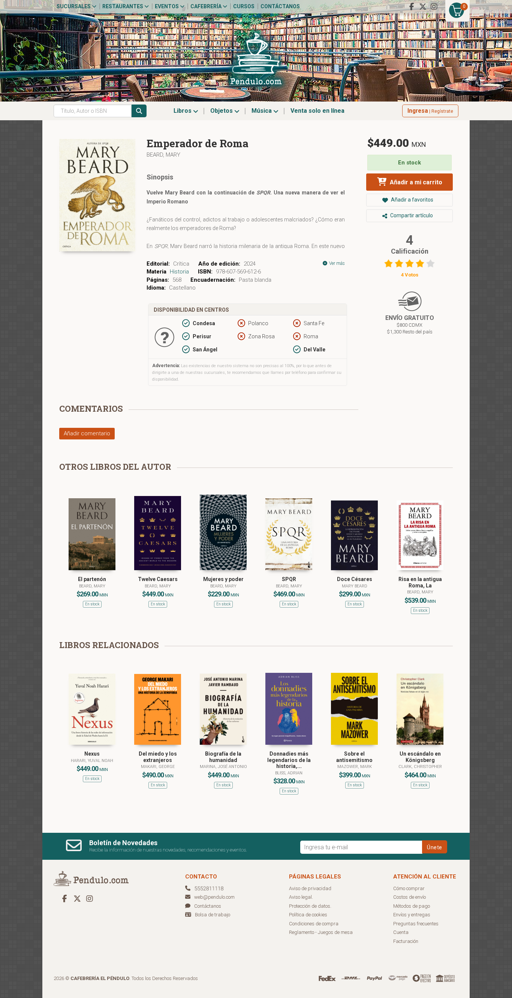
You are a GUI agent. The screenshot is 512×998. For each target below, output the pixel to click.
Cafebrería (206, 6)
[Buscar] (139, 111)
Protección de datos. (310, 906)
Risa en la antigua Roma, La (420, 582)
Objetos (222, 110)
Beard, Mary (163, 154)
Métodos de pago (411, 906)
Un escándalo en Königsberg (420, 757)
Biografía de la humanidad (223, 757)
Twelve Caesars (158, 579)
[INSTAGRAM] (434, 6)
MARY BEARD (354, 586)
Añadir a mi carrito (415, 182)
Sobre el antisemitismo (354, 757)
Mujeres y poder (223, 579)
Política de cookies (308, 914)
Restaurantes (123, 6)
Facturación (405, 941)
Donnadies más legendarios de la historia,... (289, 760)
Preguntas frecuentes (416, 923)
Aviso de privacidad (310, 888)
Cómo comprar (409, 888)
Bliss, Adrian (288, 773)
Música (262, 110)
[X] (422, 6)
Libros (183, 110)
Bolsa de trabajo (212, 914)
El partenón (92, 579)
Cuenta (401, 932)
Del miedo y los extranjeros (158, 757)
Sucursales (74, 6)
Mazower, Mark (354, 766)
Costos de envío (409, 897)
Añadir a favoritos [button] (411, 200)
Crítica (181, 263)
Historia (179, 271)
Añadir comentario (87, 433)
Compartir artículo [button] (411, 215)
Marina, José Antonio (223, 766)
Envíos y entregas (411, 914)
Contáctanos (280, 6)
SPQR (289, 579)
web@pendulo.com (214, 897)
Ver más (336, 263)
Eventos (167, 6)
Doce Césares (354, 579)
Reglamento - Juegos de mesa (321, 932)
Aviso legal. (301, 897)
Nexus (92, 754)
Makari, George (158, 766)
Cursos (244, 6)
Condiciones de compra (313, 923)
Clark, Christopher (420, 766)
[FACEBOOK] (411, 6)
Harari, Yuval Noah (92, 760)
